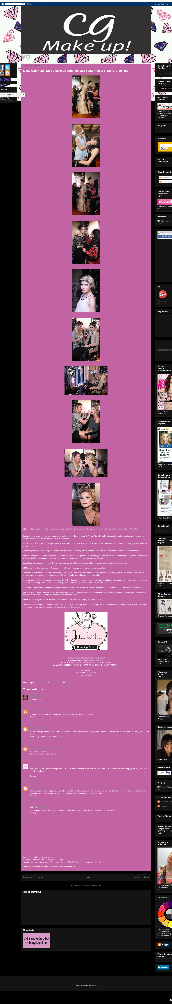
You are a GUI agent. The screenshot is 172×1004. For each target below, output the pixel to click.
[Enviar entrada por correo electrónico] (63, 683)
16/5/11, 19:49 (55, 748)
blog (158, 789)
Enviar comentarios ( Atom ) (92, 886)
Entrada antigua (141, 877)
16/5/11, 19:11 (39, 728)
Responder (34, 703)
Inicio (88, 877)
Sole (31, 728)
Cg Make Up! (162, 74)
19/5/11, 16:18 (43, 807)
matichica (34, 711)
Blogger (94, 985)
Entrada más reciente (33, 877)
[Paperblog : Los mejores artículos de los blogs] (164, 774)
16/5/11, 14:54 (48, 696)
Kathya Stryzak (36, 696)
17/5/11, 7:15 (39, 765)
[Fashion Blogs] (164, 787)
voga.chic (34, 787)
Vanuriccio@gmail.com (39, 748)
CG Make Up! (166, 801)
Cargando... (162, 530)
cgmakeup (164, 806)
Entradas (165, 178)
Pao (31, 765)
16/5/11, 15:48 (43, 711)
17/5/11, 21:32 (43, 787)
